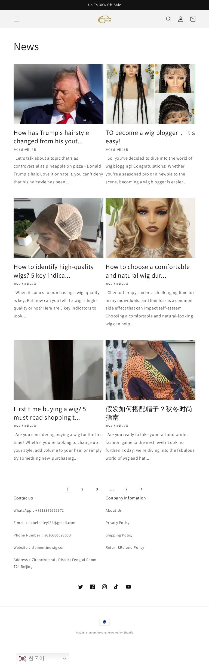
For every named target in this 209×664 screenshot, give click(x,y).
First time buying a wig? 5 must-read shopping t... (50, 413)
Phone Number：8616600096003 (42, 535)
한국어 (35, 658)
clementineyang (96, 632)
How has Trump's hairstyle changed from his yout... (51, 136)
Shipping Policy (119, 535)
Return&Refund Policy (125, 547)
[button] (16, 19)
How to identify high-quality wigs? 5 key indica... (54, 270)
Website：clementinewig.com (40, 547)
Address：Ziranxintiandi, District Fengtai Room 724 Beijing (55, 563)
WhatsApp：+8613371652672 (39, 510)
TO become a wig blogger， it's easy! (150, 136)
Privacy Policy (117, 522)
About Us (114, 510)
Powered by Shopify (120, 632)
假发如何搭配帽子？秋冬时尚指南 (149, 413)
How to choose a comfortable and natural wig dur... (148, 270)
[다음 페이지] (141, 489)
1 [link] (68, 489)
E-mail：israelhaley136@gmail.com (45, 522)
